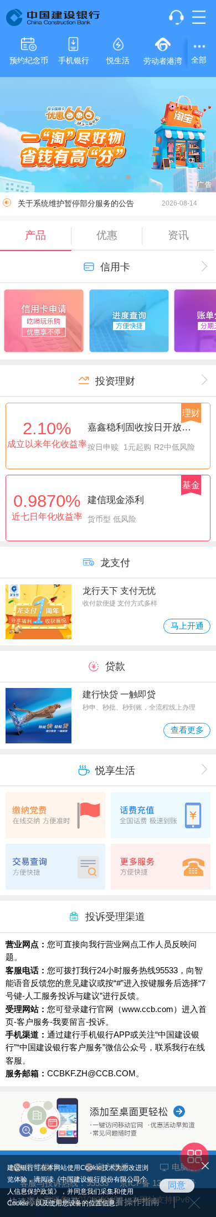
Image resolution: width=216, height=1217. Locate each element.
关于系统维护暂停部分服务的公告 (108, 203)
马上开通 (187, 626)
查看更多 (187, 730)
